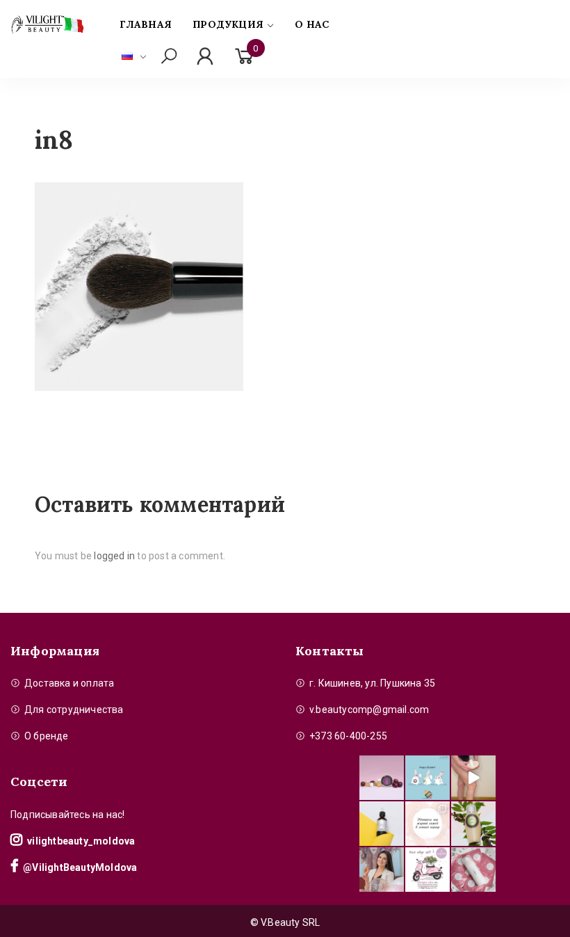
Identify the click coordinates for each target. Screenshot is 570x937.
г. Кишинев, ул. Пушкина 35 (372, 683)
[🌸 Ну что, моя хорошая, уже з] (427, 869)
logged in (114, 555)
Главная (146, 24)
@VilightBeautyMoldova (80, 867)
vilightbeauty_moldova (81, 841)
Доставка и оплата (69, 683)
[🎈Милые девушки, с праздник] (381, 869)
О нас (312, 24)
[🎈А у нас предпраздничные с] (427, 777)
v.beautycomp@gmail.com (369, 709)
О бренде (46, 736)
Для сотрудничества (74, 709)
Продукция (228, 24)
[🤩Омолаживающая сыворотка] (473, 869)
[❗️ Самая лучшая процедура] (427, 823)
